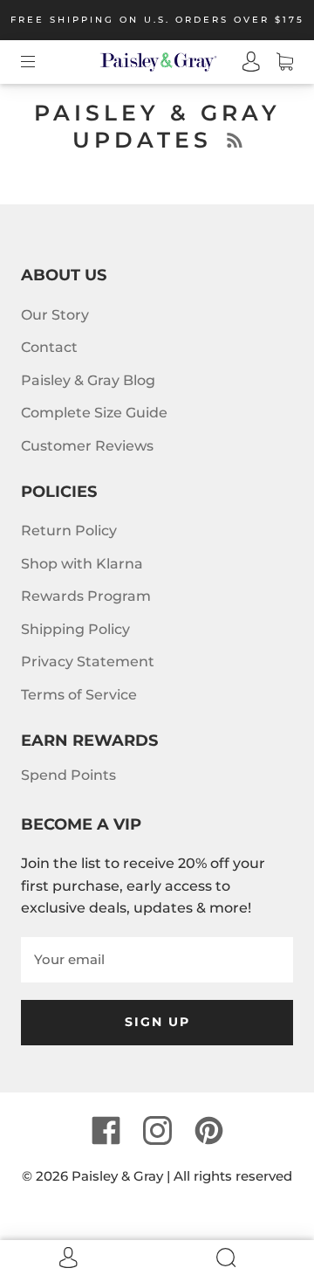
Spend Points (68, 775)
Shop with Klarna (82, 563)
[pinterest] (208, 1130)
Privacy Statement (87, 661)
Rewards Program (86, 596)
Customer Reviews (87, 446)
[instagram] (157, 1130)
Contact (49, 347)
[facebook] (105, 1130)
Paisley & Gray (117, 1176)
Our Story (55, 315)
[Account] (243, 62)
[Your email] (157, 959)
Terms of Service (79, 694)
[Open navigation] (40, 62)
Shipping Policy (75, 629)
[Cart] (276, 62)
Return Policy (69, 530)
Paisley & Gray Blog (88, 380)
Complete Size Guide (94, 412)
